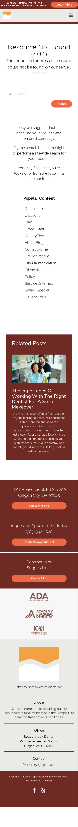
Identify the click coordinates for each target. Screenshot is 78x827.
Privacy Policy (33, 780)
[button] (72, 14)
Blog (40, 242)
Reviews (44, 270)
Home (43, 249)
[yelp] (43, 790)
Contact (31, 249)
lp (41, 208)
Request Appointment (39, 542)
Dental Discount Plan (32, 215)
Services (32, 283)
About (30, 242)
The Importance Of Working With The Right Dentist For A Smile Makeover (39, 398)
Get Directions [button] (39, 505)
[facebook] (34, 790)
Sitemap (46, 283)
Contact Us (39, 578)
